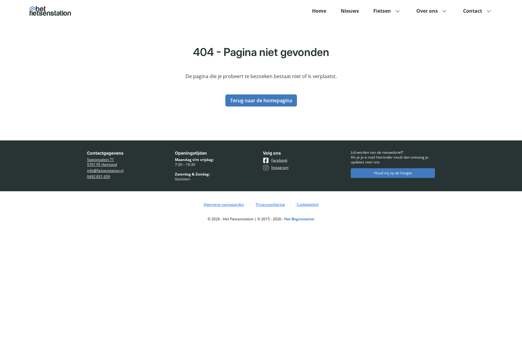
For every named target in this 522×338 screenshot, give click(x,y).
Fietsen (382, 11)
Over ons (427, 11)
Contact (472, 11)
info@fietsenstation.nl (105, 170)
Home (319, 11)
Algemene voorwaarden (224, 204)
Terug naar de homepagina (261, 100)
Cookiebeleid (307, 204)
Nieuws (350, 11)
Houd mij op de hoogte (393, 173)
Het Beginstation (299, 219)
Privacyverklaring (270, 204)
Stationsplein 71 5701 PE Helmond (102, 162)
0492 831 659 (98, 176)
